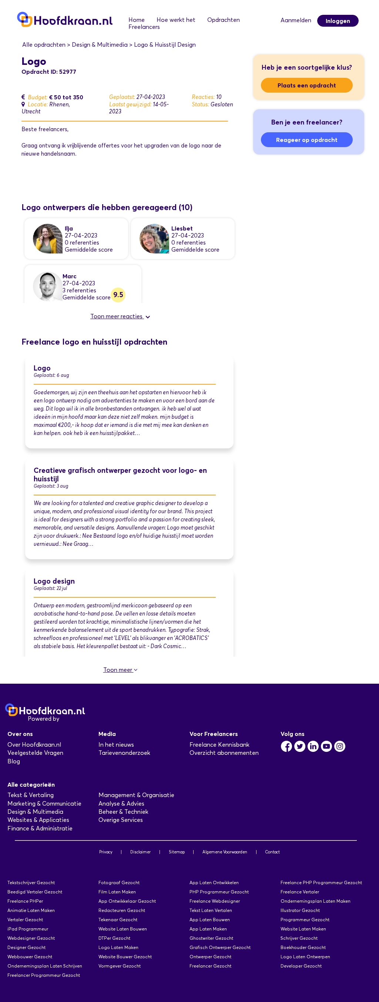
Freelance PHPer (25, 901)
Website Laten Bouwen (122, 929)
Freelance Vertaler (300, 892)
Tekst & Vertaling (30, 795)
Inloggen (338, 20)
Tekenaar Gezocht (117, 919)
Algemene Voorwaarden (224, 852)
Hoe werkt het (176, 19)
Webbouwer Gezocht (29, 956)
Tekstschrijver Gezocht (31, 882)
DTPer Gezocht (114, 938)
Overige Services (120, 819)
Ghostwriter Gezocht (211, 938)
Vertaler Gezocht (25, 919)
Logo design (54, 581)
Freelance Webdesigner (215, 901)
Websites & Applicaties (38, 819)
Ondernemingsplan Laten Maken (316, 901)
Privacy (106, 852)
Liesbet (182, 228)
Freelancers (144, 26)
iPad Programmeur (27, 929)
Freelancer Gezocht (210, 966)
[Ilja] (48, 238)
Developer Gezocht (301, 966)
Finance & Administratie (40, 828)
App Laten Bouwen (210, 919)
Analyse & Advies (121, 803)
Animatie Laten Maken (31, 910)
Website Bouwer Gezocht (125, 956)
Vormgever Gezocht (119, 966)
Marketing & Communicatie (44, 803)
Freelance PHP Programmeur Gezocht (321, 882)
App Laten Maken (208, 929)
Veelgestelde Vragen (35, 752)
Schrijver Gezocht (299, 938)
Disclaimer (140, 852)
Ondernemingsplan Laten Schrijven (44, 966)
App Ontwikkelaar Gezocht (127, 901)
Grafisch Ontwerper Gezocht (220, 947)
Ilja (69, 228)
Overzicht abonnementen (224, 752)
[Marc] (48, 285)
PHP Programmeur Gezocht (219, 892)
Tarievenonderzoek (124, 752)
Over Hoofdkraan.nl (34, 744)
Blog (13, 761)
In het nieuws (116, 744)
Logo (42, 368)
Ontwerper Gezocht (210, 956)
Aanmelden (296, 20)
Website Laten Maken (303, 929)
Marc (70, 276)
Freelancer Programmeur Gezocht (43, 975)
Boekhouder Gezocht (303, 947)
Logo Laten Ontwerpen (305, 956)
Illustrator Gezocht (300, 910)
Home (136, 19)
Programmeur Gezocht (305, 919)
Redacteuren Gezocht (121, 910)
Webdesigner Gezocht (31, 938)
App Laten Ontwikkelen (214, 882)
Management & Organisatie (136, 795)
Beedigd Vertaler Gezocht (34, 892)
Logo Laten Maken (118, 947)
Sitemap (177, 852)
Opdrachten (223, 19)
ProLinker (73, 718)
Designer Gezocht (26, 947)
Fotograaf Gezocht (119, 882)
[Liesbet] (154, 238)
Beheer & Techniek (123, 811)
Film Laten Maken (117, 892)
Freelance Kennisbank (219, 744)
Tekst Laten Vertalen (211, 910)
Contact (272, 852)
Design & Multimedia (35, 811)
